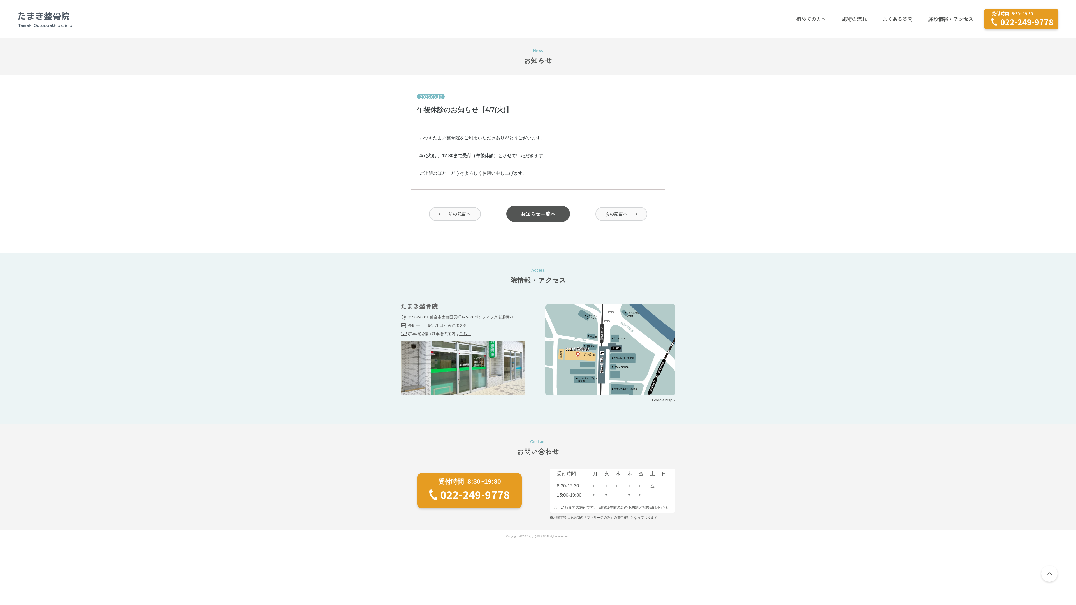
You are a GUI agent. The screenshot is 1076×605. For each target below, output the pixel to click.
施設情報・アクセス (950, 18)
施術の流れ (854, 18)
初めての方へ (811, 18)
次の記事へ (616, 214)
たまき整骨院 (44, 19)
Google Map (662, 399)
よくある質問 (897, 18)
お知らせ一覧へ (538, 213)
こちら (465, 333)
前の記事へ (459, 214)
